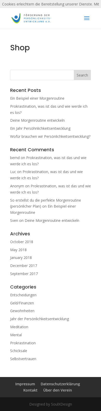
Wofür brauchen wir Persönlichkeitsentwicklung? (50, 136)
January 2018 (21, 257)
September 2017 (24, 273)
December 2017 (23, 265)
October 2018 (21, 241)
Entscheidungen (23, 294)
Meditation (19, 326)
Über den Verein (57, 390)
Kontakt (30, 390)
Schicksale (18, 350)
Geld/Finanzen (22, 302)
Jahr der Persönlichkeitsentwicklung (39, 318)
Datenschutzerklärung (60, 383)
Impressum (25, 383)
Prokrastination (23, 342)
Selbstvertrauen (23, 358)
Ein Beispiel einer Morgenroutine (37, 98)
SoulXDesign (61, 404)
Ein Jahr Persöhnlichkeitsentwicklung (40, 128)
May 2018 (18, 249)
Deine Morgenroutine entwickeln (37, 120)
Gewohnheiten (22, 310)
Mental (16, 334)
